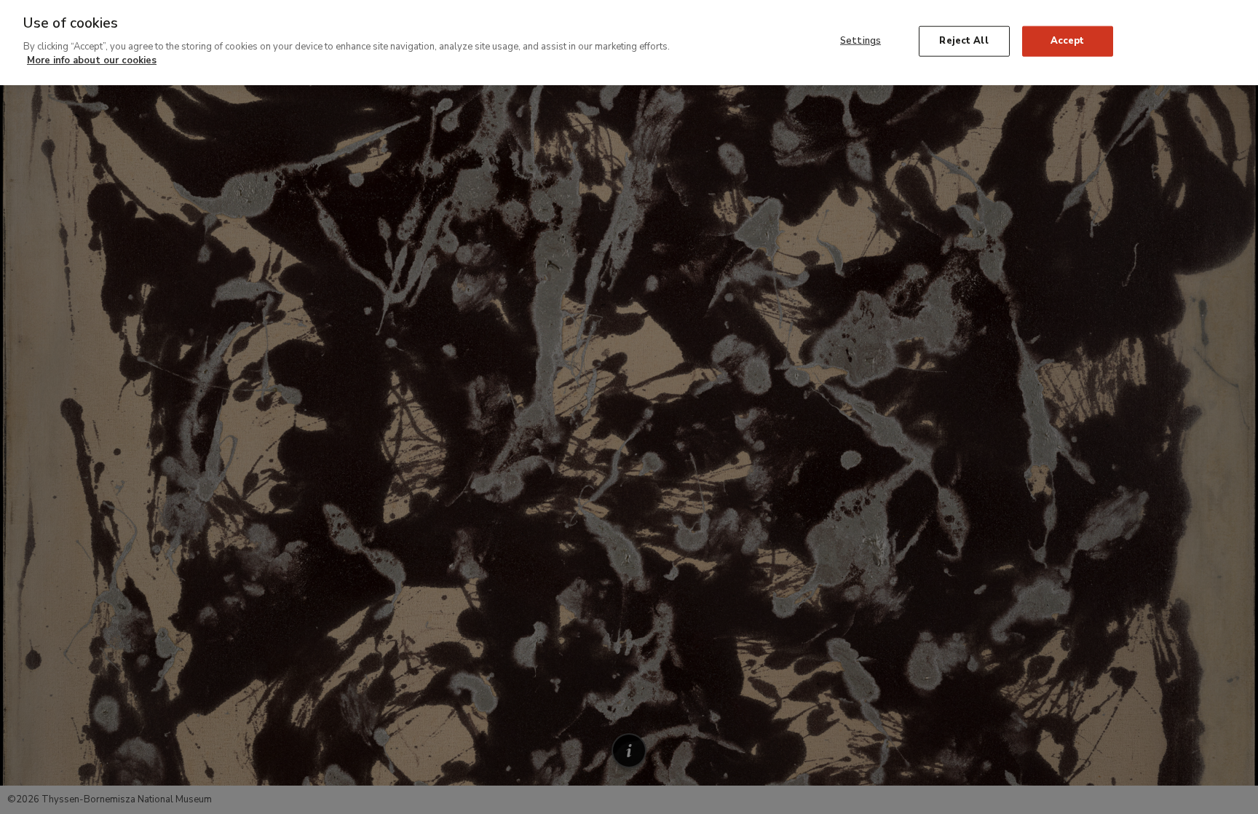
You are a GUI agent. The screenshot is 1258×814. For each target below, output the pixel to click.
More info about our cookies (92, 60)
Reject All (963, 40)
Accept (1068, 40)
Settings (860, 40)
